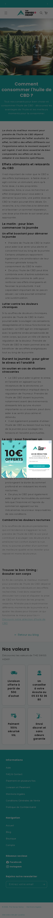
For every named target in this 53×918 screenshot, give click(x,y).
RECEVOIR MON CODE (39, 465)
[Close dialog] (50, 442)
